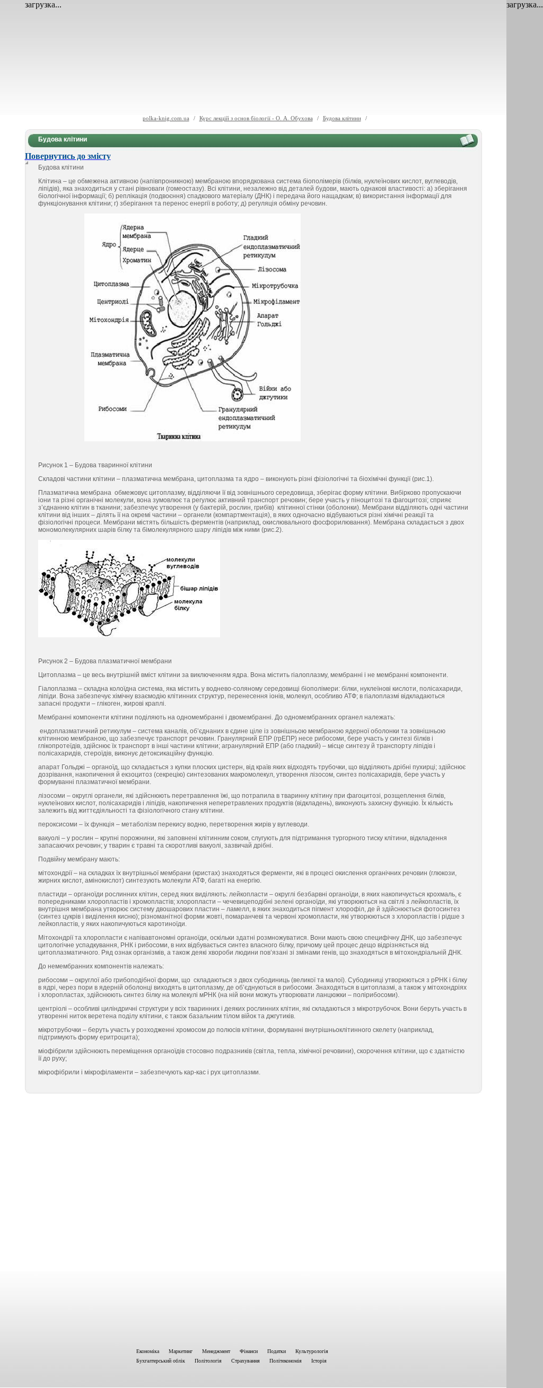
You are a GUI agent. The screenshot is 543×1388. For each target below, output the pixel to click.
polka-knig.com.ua (166, 118)
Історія (319, 1361)
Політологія (208, 1361)
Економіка (147, 1351)
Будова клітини (342, 118)
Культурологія (311, 1351)
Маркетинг (180, 1351)
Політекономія (285, 1361)
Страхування (245, 1361)
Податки (276, 1351)
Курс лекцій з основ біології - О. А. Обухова (256, 118)
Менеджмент (216, 1351)
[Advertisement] (253, 1218)
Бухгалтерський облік (160, 1361)
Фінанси (249, 1351)
